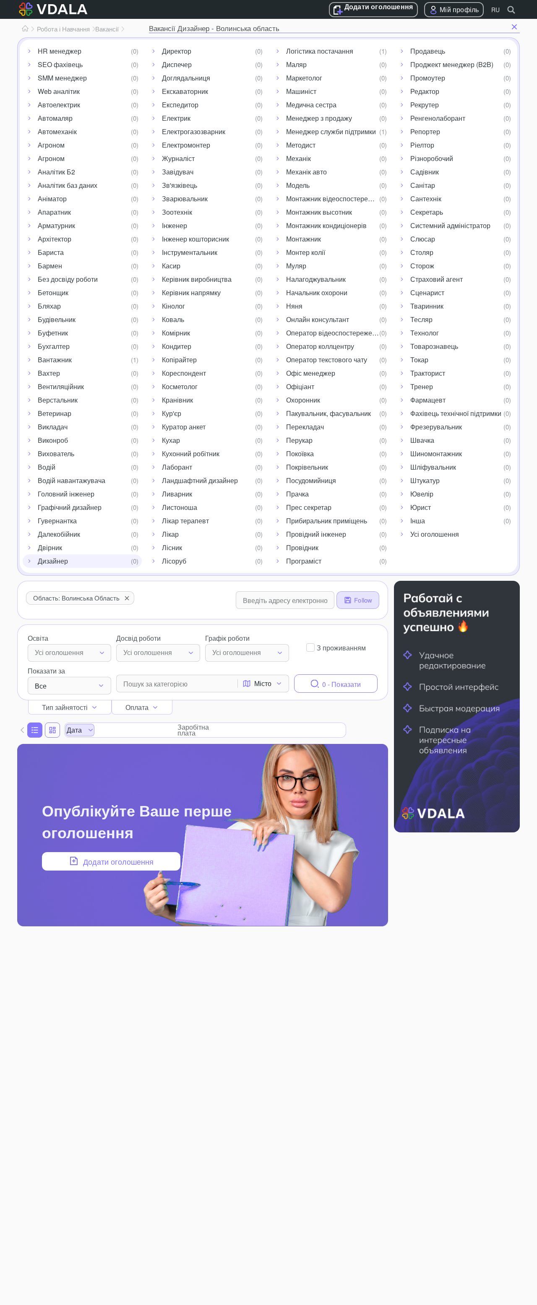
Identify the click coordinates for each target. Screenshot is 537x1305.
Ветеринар (54, 413)
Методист (300, 145)
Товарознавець (434, 346)
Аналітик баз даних (67, 185)
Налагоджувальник (316, 279)
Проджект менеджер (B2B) (451, 64)
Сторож (422, 265)
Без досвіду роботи (68, 279)
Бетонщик (53, 292)
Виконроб (53, 440)
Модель (298, 185)
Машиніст (301, 91)
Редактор (424, 91)
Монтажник (303, 239)
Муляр (296, 265)
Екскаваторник (185, 91)
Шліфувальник (433, 467)
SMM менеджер (62, 78)
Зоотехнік (177, 212)
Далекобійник (59, 534)
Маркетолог (304, 78)
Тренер (421, 386)
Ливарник (177, 494)
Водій (46, 467)
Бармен (50, 265)
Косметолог (180, 386)
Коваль (173, 319)
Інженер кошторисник (195, 239)
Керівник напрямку (191, 292)
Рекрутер (424, 104)
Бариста (51, 252)
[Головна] (25, 29)
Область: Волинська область (76, 597)
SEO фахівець (60, 64)
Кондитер (176, 346)
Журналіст (178, 158)
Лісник (172, 547)
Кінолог (173, 306)
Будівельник (57, 319)
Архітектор (54, 239)
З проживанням (341, 647)
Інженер (174, 225)
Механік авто (306, 172)
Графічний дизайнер (70, 507)
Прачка (297, 494)
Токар (419, 359)
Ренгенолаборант (437, 118)
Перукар (299, 440)
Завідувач (177, 172)
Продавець (427, 51)
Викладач (53, 427)
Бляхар (49, 306)
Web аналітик (59, 91)
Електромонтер (186, 145)
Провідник (302, 547)
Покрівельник (307, 467)
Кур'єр (171, 413)
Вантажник (55, 359)
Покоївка (300, 453)
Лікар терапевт (185, 520)
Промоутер (427, 78)
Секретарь (426, 212)
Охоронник (303, 400)
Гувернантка (57, 520)
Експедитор (180, 104)
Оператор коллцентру (320, 346)
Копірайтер (179, 359)
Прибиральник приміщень (326, 520)
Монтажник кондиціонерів (326, 225)
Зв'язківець (179, 185)
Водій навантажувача (71, 480)
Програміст (303, 561)
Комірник (176, 333)
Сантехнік (425, 198)
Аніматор (52, 198)
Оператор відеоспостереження (334, 333)
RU (495, 9)
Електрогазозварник (193, 131)
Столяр (421, 252)
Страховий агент (436, 279)
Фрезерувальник (436, 427)
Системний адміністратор (450, 225)
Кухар (171, 440)
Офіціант (300, 386)
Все (41, 686)
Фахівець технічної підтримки (455, 413)
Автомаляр (55, 118)
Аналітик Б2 (56, 172)
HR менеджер (59, 51)
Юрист (420, 507)
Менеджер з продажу (319, 118)
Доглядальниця (186, 78)
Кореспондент (184, 373)
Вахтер (49, 373)
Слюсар (422, 239)
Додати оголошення (378, 7)
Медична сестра (311, 104)
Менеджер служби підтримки (331, 131)
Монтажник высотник (319, 212)
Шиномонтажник (436, 453)
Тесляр (421, 319)
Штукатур (425, 480)
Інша (417, 520)
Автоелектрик (59, 104)
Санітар (422, 185)
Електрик (176, 118)
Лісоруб (174, 561)
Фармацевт (428, 400)
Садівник (424, 172)
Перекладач (305, 427)
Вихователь (56, 453)
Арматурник (56, 225)
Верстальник (58, 400)
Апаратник (54, 212)
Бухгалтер (54, 346)
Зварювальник (185, 198)
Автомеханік (57, 131)
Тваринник (426, 306)
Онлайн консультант (317, 319)
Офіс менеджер (310, 373)
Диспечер (177, 64)
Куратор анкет (184, 427)
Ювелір (421, 494)
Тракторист (427, 373)
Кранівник (177, 400)
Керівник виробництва (197, 279)
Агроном (51, 145)
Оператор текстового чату (326, 359)
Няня (294, 306)
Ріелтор (422, 145)
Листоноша (179, 507)
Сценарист (427, 292)
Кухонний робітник (190, 453)
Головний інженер (66, 494)
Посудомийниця (311, 480)
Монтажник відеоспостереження (337, 198)
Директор (176, 51)
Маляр (296, 64)
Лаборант (177, 467)
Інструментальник (189, 252)
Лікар (170, 534)
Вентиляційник (61, 386)
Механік (298, 158)
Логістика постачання (319, 51)
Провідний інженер (316, 534)
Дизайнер (53, 561)
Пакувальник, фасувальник (328, 413)
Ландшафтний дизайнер (200, 480)
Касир (171, 265)
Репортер (425, 131)
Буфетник (53, 333)
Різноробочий (431, 158)
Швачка (422, 440)
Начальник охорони (316, 292)
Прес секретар (308, 507)
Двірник (50, 547)
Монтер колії (305, 252)
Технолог (424, 333)
